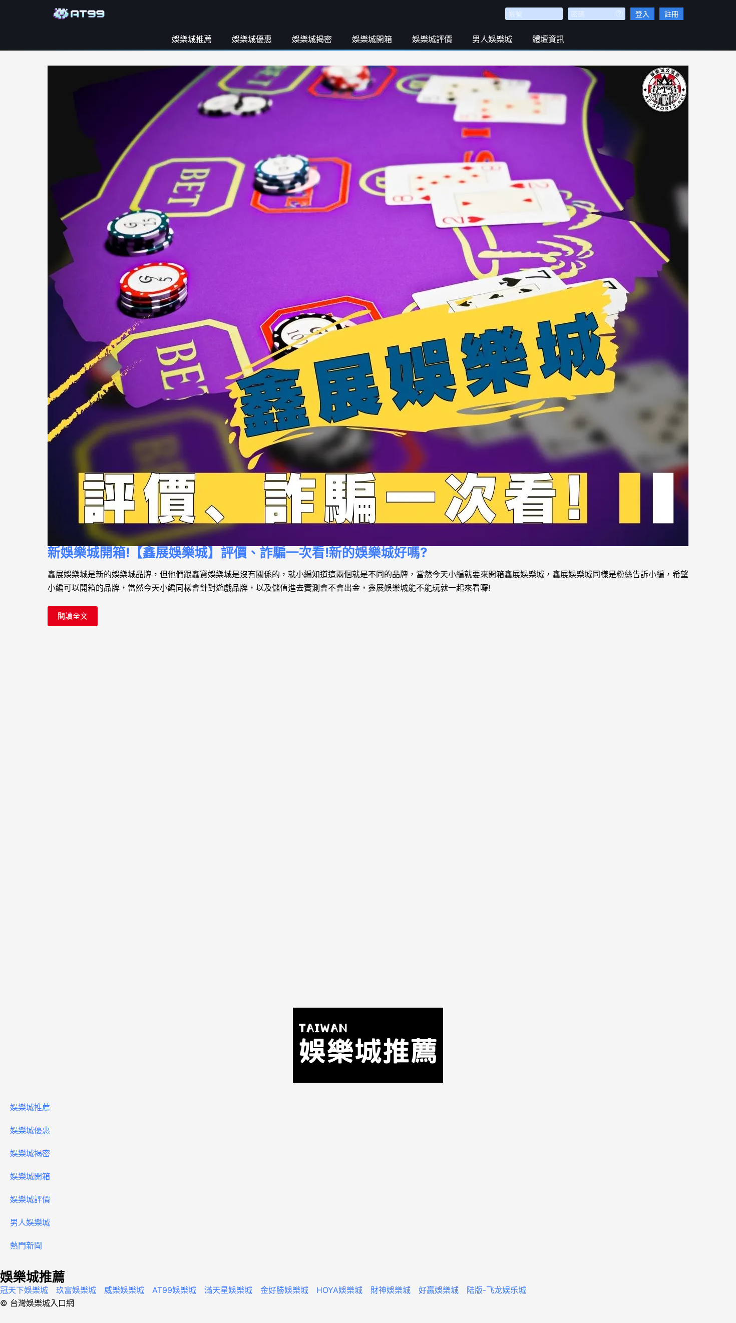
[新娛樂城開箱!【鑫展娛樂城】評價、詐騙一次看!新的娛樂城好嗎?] (368, 306)
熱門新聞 (26, 1245)
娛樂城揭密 (312, 39)
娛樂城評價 (432, 39)
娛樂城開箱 (372, 39)
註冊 (671, 14)
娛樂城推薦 (192, 39)
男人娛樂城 (492, 39)
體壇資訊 (548, 39)
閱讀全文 (73, 613)
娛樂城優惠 (252, 39)
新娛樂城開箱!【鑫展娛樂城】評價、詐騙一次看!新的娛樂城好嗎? (238, 552)
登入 (642, 14)
